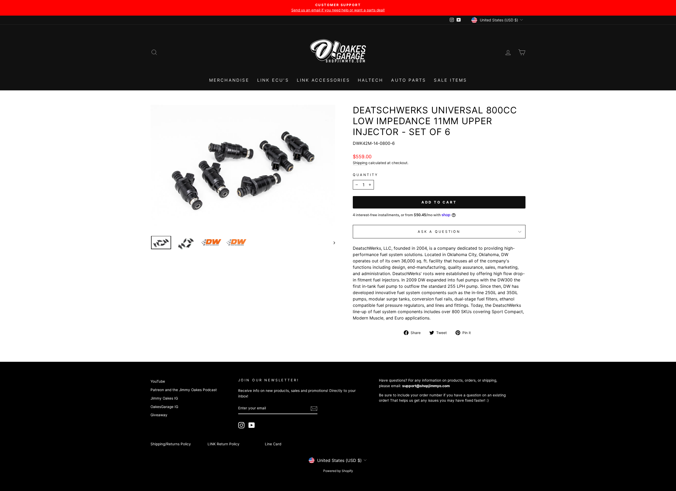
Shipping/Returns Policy (171, 444)
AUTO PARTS (408, 80)
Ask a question (439, 232)
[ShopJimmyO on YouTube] (251, 425)
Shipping (360, 163)
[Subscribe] (314, 408)
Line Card (273, 444)
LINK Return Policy (224, 444)
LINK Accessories (323, 80)
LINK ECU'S (273, 80)
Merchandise (229, 80)
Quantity (365, 175)
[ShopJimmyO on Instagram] (241, 425)
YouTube (158, 381)
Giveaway (159, 415)
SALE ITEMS (450, 80)
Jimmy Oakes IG (164, 398)
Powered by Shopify (338, 471)
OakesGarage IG (164, 407)
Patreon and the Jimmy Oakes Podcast (184, 390)
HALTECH (370, 80)
